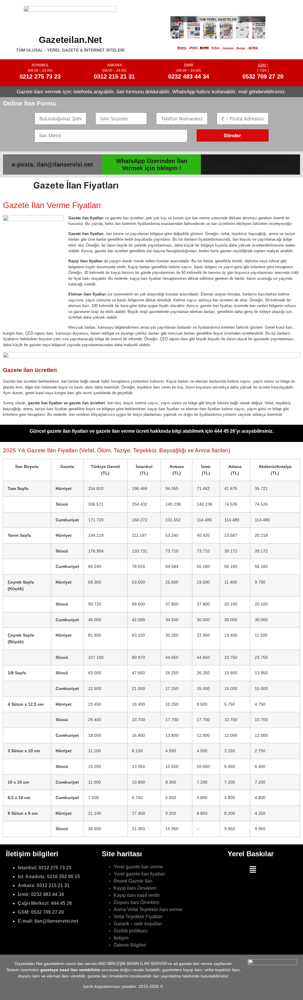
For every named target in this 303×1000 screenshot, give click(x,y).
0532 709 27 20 (262, 76)
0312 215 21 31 (114, 76)
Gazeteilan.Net (70, 40)
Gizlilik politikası (131, 930)
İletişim (121, 937)
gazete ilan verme (195, 963)
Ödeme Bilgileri (130, 945)
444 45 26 (61, 903)
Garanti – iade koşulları (138, 923)
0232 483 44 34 (188, 76)
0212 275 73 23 (40, 76)
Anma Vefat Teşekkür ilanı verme (148, 909)
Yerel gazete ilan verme (138, 866)
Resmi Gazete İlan (133, 881)
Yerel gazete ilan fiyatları (139, 873)
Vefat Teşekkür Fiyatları (138, 916)
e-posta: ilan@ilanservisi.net (52, 164)
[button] (252, 869)
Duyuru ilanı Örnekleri (136, 902)
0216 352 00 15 (63, 876)
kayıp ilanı (192, 969)
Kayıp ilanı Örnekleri (135, 888)
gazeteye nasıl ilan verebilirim (70, 969)
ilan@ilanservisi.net (56, 921)
